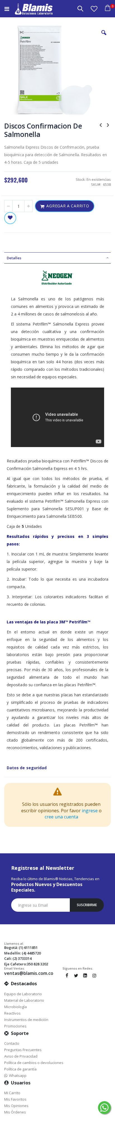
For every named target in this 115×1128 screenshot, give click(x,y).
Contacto (11, 1043)
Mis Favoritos (15, 1099)
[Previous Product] (101, 125)
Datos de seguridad (27, 767)
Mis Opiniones (16, 1105)
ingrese (90, 811)
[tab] (57, 257)
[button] (94, 8)
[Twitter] (76, 975)
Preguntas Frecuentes (23, 1049)
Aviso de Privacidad (20, 1056)
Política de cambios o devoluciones (33, 1062)
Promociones (15, 1026)
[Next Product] (108, 125)
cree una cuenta (61, 817)
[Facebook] (67, 975)
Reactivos (12, 1013)
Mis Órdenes (15, 1112)
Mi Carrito (12, 1092)
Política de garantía (20, 1069)
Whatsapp (17, 1075)
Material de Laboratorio (24, 1000)
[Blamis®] (33, 9)
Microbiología (15, 1006)
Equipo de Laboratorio (23, 993)
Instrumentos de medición (26, 1019)
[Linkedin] (85, 975)
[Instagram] (94, 975)
